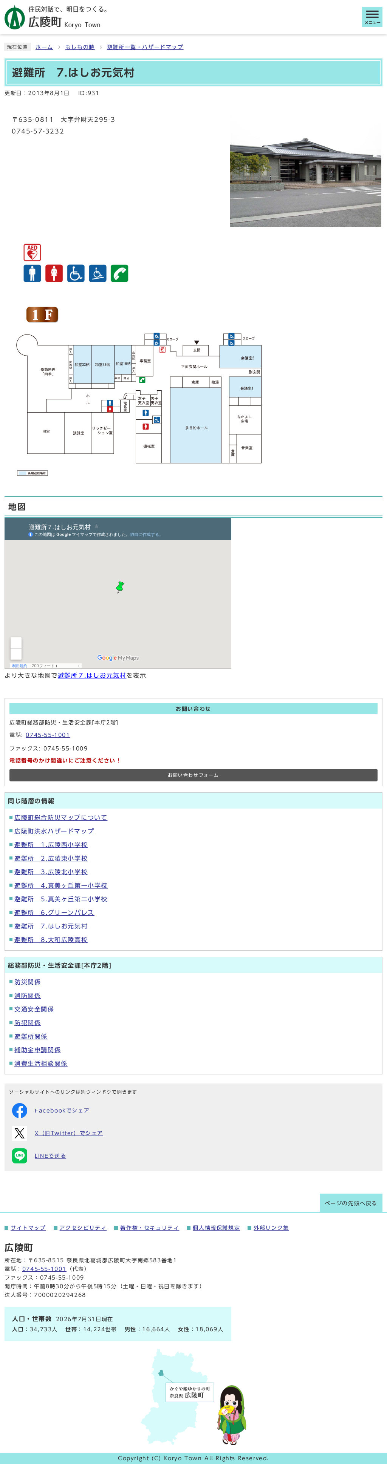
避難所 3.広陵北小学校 (51, 872)
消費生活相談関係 (41, 1063)
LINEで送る (50, 1156)
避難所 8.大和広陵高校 (51, 940)
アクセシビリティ (83, 1228)
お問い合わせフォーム (193, 775)
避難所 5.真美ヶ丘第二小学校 (61, 899)
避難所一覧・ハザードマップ (145, 47)
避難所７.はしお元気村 (92, 675)
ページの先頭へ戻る (351, 1203)
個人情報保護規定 (216, 1228)
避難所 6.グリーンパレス (54, 913)
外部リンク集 (271, 1228)
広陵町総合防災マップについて (60, 818)
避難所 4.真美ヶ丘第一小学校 (61, 885)
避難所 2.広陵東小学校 (51, 858)
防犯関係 (27, 1023)
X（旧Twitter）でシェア (69, 1133)
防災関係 (27, 982)
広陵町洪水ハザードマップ (54, 831)
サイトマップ (28, 1228)
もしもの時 (80, 47)
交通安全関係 (34, 1009)
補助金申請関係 (37, 1050)
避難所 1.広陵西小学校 (51, 845)
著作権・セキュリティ (149, 1228)
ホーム (44, 47)
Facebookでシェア (62, 1110)
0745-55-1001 (48, 735)
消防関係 (27, 996)
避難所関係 (31, 1036)
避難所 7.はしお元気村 (51, 926)
